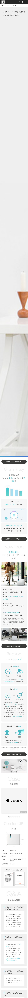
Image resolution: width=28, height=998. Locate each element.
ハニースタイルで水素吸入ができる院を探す (14, 959)
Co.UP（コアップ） (6, 5)
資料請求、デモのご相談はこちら (14, 461)
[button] (9, 816)
